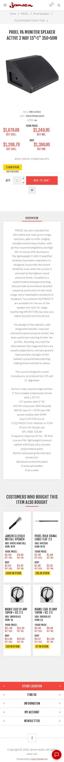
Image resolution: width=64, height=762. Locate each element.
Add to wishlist (32, 190)
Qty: (8, 180)
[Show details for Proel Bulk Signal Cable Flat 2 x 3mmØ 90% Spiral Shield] (47, 521)
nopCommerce (39, 758)
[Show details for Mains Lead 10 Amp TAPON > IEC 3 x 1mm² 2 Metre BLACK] (47, 594)
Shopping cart (52, 4)
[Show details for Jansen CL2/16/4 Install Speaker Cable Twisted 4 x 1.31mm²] (17, 521)
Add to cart (42, 180)
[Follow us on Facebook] (32, 738)
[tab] (32, 218)
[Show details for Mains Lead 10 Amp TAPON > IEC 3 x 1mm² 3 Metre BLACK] (17, 594)
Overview (32, 218)
